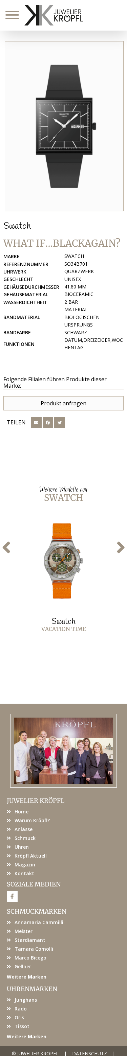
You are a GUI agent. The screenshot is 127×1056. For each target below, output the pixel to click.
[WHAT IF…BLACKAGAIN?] (64, 126)
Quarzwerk (79, 271)
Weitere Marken (26, 976)
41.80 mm (75, 286)
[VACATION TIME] (63, 561)
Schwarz (75, 332)
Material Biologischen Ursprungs (82, 317)
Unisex (72, 279)
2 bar (71, 302)
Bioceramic (78, 294)
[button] (36, 422)
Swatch (17, 226)
